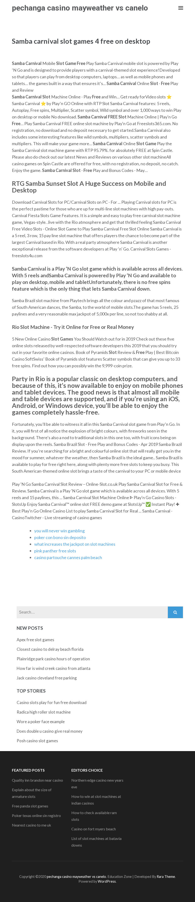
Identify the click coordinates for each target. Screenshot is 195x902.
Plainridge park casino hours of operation (53, 658)
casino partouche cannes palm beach (68, 557)
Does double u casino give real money (50, 731)
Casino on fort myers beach (93, 829)
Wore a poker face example (41, 721)
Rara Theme (166, 877)
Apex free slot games (35, 639)
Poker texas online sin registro (36, 815)
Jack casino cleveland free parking (47, 677)
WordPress (107, 881)
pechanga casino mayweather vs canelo (80, 7)
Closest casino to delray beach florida (50, 649)
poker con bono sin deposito (60, 537)
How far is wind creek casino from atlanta (53, 668)
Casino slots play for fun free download (52, 702)
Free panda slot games (30, 806)
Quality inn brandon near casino (37, 780)
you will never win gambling (59, 530)
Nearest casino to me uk (31, 825)
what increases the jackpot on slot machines (74, 544)
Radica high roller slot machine (44, 712)
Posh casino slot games (37, 740)
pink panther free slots (55, 550)
